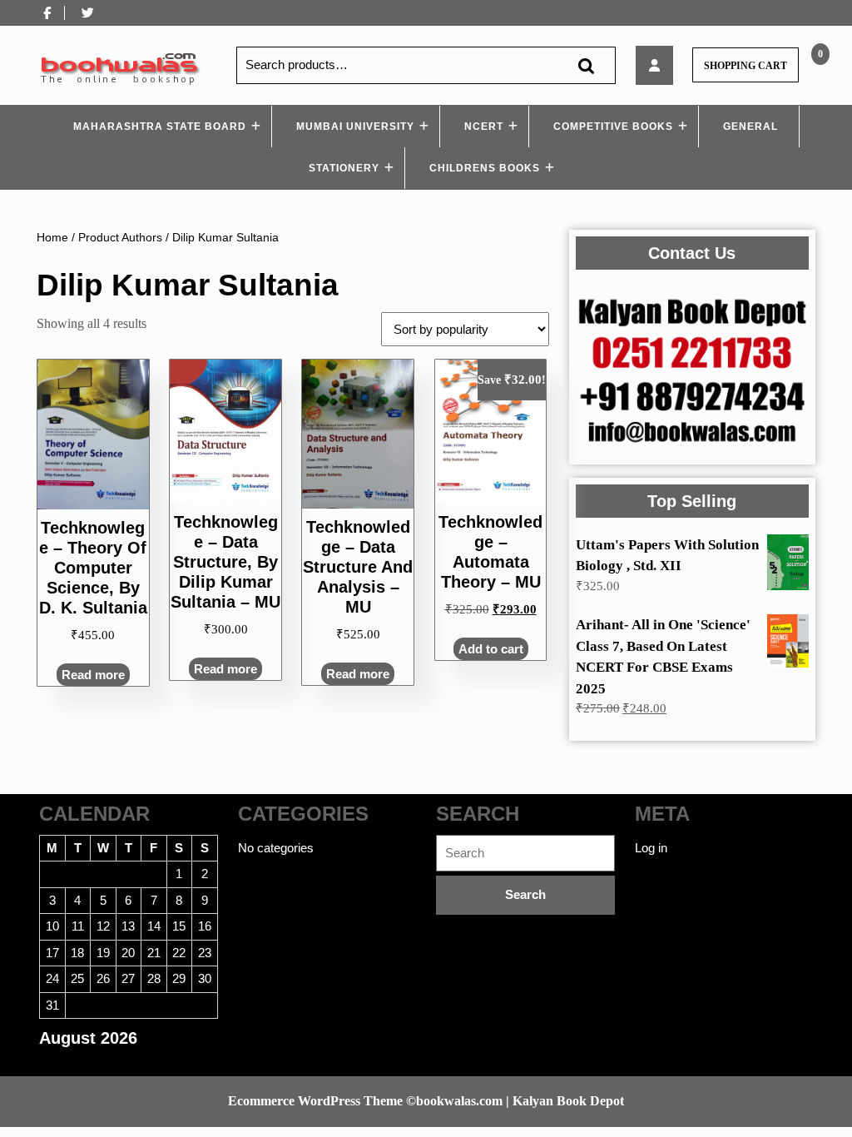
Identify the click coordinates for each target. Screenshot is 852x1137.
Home (52, 237)
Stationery (344, 168)
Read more (93, 675)
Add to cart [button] (490, 649)
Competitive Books (613, 126)
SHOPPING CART (745, 66)
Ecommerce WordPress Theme (315, 1101)
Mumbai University (355, 126)
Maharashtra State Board (159, 126)
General (750, 126)
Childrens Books (484, 168)
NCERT (483, 126)
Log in (651, 848)
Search (586, 65)
